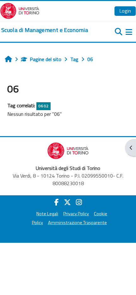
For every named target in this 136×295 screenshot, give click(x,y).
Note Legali (47, 213)
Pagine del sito (45, 59)
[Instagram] (78, 202)
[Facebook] (56, 202)
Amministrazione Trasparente (77, 222)
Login (125, 11)
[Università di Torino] (20, 10)
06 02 (43, 106)
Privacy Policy (76, 213)
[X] (67, 202)
